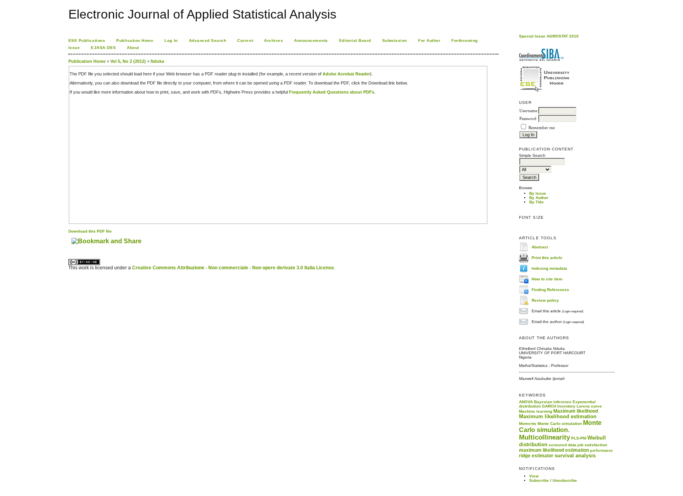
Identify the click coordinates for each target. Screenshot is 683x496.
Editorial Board (355, 40)
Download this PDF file (90, 231)
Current (245, 40)
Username (528, 111)
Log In (170, 40)
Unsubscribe (565, 480)
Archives (273, 40)
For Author (429, 40)
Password (527, 118)
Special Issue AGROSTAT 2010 (549, 36)
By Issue (537, 193)
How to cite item (547, 278)
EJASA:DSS (103, 47)
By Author (538, 197)
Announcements (311, 40)
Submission (394, 40)
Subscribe (539, 480)
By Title (536, 202)
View (534, 476)
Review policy (545, 300)
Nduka (157, 61)
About (133, 47)
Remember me (541, 128)
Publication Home (134, 40)
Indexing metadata (549, 268)
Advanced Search (207, 40)
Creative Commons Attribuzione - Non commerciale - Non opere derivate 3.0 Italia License (233, 268)
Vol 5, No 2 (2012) (128, 61)
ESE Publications (86, 40)
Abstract (540, 246)
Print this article (547, 257)
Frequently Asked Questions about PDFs (331, 92)
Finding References (550, 289)
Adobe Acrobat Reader (346, 73)
